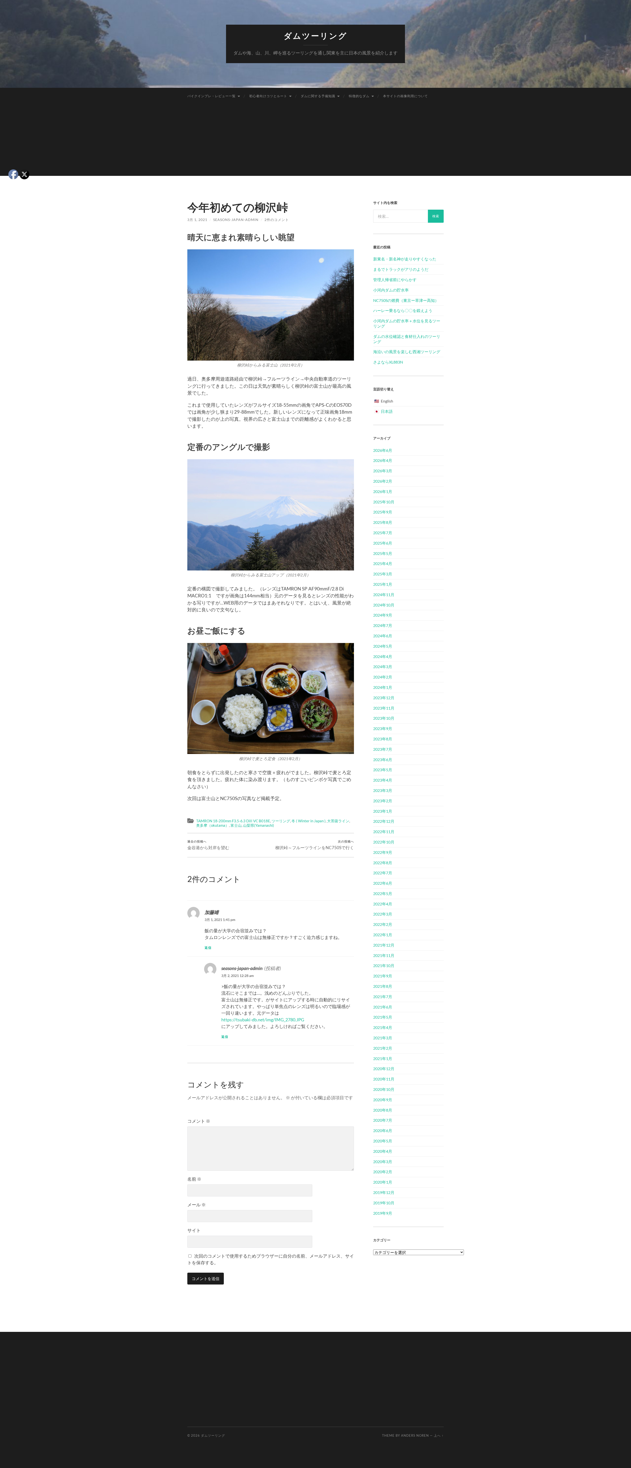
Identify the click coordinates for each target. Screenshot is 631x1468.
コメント (198, 1121)
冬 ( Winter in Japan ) (309, 821)
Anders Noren (415, 1435)
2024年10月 (383, 605)
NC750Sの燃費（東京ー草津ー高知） (406, 300)
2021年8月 (382, 986)
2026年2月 (382, 481)
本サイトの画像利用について (405, 96)
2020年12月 (383, 1068)
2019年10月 (383, 1202)
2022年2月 (382, 924)
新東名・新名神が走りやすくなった (404, 259)
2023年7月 (382, 749)
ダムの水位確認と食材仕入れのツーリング (406, 339)
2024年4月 (382, 656)
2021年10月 (383, 965)
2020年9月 (382, 1099)
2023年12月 (383, 697)
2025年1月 (382, 584)
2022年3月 (382, 914)
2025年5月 (382, 553)
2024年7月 (382, 625)
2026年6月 (382, 450)
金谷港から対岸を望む (208, 845)
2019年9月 (382, 1213)
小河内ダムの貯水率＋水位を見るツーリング (406, 323)
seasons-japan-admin (236, 220)
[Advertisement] (315, 141)
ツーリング (281, 821)
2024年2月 (382, 677)
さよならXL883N (388, 362)
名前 (194, 1179)
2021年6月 (382, 1007)
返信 (208, 948)
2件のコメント (276, 220)
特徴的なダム (359, 96)
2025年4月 (382, 563)
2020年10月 (383, 1089)
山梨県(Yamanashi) (258, 825)
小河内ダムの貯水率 (391, 290)
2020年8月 (382, 1110)
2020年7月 (382, 1120)
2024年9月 (382, 615)
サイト (194, 1230)
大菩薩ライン (338, 821)
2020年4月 (382, 1151)
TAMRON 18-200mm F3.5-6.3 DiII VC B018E (233, 821)
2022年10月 (383, 842)
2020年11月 (383, 1079)
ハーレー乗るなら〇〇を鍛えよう (402, 310)
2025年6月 (382, 543)
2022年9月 (382, 852)
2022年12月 (383, 821)
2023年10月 (383, 718)
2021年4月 (382, 1027)
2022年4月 (382, 903)
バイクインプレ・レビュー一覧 (211, 96)
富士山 (236, 825)
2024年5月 (382, 646)
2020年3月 (382, 1161)
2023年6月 (382, 759)
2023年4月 (382, 780)
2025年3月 (382, 573)
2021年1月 (382, 1058)
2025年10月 (383, 501)
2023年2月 (382, 800)
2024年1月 (382, 687)
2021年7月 (382, 996)
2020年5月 (382, 1140)
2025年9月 (382, 512)
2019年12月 (383, 1192)
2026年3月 (382, 470)
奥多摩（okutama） (212, 825)
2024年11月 (383, 594)
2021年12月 (383, 945)
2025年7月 (382, 532)
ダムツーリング (315, 35)
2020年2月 (382, 1171)
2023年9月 (382, 728)
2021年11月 (383, 955)
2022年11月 (383, 831)
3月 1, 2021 (197, 220)
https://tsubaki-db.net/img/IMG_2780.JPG (262, 1019)
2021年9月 (382, 975)
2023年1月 (382, 811)
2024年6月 (382, 635)
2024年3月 (382, 666)
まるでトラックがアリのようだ (400, 269)
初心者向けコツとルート (268, 96)
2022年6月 (382, 883)
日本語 (387, 411)
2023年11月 (383, 708)
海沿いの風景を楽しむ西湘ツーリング (406, 351)
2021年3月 (382, 1037)
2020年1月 (382, 1182)
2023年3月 (382, 790)
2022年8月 (382, 862)
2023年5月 (382, 769)
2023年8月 (382, 738)
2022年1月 (382, 934)
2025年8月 (382, 522)
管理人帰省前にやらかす (395, 279)
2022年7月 (382, 872)
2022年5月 (382, 893)
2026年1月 (382, 491)
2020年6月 (382, 1130)
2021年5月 (382, 1017)
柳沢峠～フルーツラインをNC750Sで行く (314, 845)
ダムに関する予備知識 (318, 96)
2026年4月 (382, 460)
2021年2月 (382, 1048)
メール (196, 1204)
